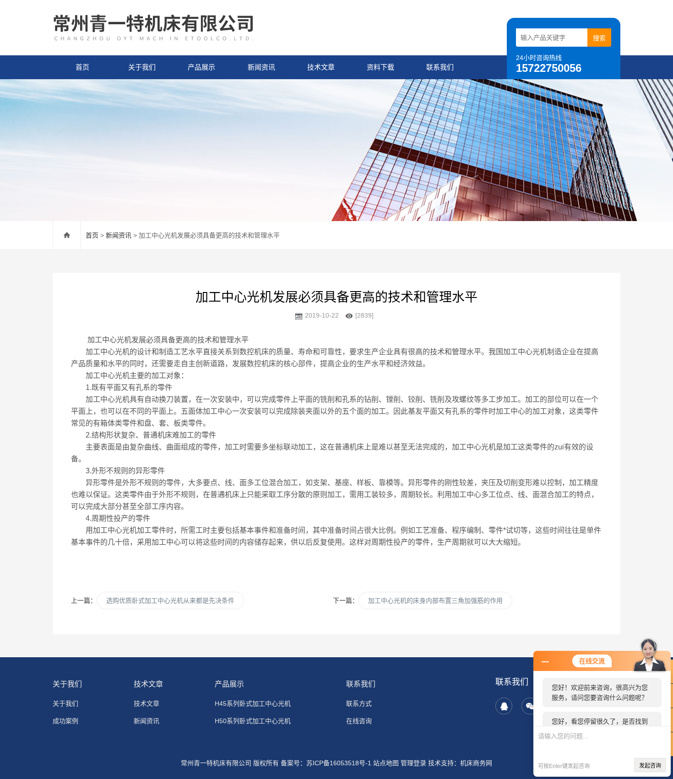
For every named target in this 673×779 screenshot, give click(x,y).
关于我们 (142, 67)
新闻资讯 (261, 67)
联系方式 (359, 703)
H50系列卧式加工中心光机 (253, 721)
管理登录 (413, 763)
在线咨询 (359, 721)
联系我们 (440, 67)
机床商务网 (476, 763)
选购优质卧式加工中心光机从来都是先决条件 (170, 600)
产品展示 (201, 67)
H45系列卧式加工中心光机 (253, 703)
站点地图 (386, 763)
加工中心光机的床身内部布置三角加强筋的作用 (435, 600)
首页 (82, 67)
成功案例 (65, 721)
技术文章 (321, 67)
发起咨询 (650, 766)
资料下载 (380, 67)
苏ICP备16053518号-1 (338, 763)
